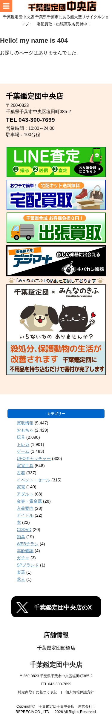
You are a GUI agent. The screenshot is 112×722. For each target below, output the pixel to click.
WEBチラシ (28, 543)
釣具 (21, 536)
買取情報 (25, 423)
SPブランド (28, 565)
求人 (21, 579)
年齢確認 (25, 550)
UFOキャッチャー (34, 458)
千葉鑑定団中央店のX (63, 607)
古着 (21, 472)
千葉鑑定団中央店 (56, 664)
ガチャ (23, 557)
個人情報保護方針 (79, 692)
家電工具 (25, 465)
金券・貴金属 (29, 501)
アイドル (25, 515)
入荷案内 (25, 508)
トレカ (23, 444)
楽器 (21, 572)
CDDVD (24, 529)
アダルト (25, 494)
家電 (21, 486)
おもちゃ (25, 430)
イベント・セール (33, 480)
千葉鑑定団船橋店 (56, 647)
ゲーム (23, 451)
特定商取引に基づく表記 (37, 692)
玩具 (21, 437)
